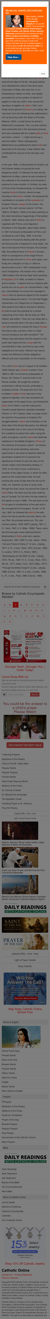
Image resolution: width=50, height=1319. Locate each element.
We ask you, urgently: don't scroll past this (24, 11)
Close (43, 73)
